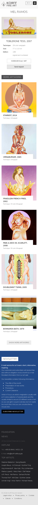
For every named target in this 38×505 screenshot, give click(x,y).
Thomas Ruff (6, 478)
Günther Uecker (25, 478)
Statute (7, 498)
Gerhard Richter (24, 474)
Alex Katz (17, 468)
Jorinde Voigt (6, 481)
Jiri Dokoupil (16, 465)
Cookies (31, 495)
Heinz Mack (17, 471)
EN (28, 3)
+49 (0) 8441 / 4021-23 (14, 449)
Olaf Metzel (26, 471)
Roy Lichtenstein (27, 468)
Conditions (18, 498)
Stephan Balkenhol (8, 462)
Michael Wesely (27, 481)
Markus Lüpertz (7, 471)
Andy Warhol (16, 481)
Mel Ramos (14, 474)
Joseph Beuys (6, 465)
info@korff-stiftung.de (14, 454)
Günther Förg (26, 465)
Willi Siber (15, 478)
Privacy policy (20, 495)
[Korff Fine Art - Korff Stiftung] (19, 5)
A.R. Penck (5, 474)
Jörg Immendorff (7, 468)
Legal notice (7, 495)
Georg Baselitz (21, 462)
